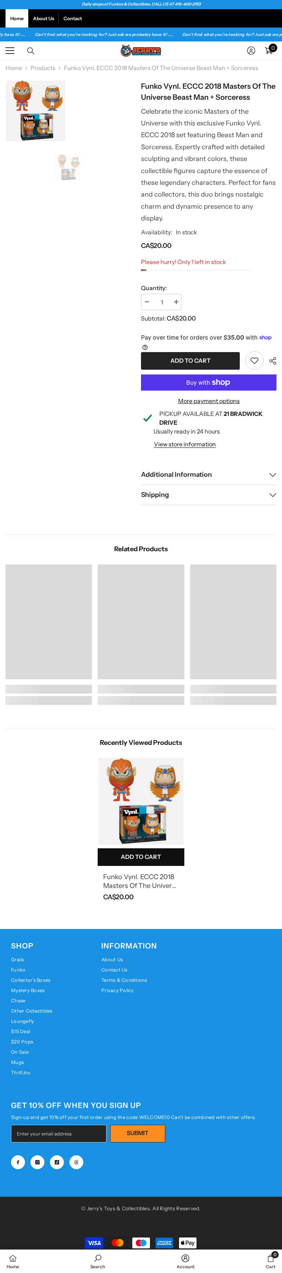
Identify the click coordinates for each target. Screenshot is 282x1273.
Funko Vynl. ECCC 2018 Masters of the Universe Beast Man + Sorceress (141, 881)
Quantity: (154, 288)
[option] (67, 168)
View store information (185, 444)
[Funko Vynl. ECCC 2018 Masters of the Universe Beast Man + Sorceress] (141, 801)
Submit (138, 1133)
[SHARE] (270, 361)
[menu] (10, 50)
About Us (43, 18)
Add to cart (190, 360)
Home (17, 18)
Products (42, 68)
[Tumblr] (76, 1162)
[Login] (251, 51)
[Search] (30, 51)
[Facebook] (18, 1162)
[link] (254, 360)
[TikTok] (57, 1162)
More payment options (209, 401)
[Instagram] (37, 1162)
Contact (73, 18)
